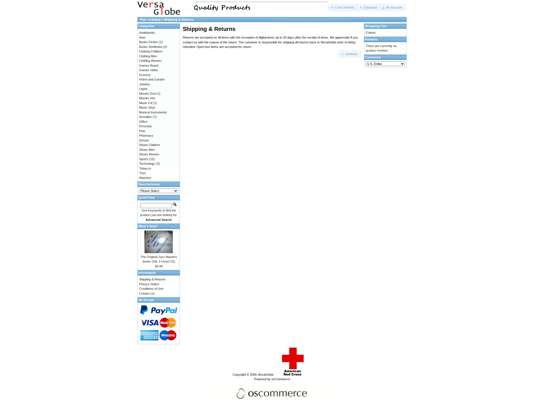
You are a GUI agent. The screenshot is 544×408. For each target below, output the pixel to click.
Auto (142, 37)
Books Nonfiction (150, 46)
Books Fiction (148, 42)
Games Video (148, 70)
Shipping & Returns (179, 19)
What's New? (148, 226)
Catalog (155, 19)
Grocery (145, 75)
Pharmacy (146, 135)
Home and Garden (152, 79)
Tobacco (145, 168)
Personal (145, 126)
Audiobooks (147, 32)
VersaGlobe (266, 374)
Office (143, 121)
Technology (147, 163)
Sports (143, 159)
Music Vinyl (147, 107)
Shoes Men (147, 149)
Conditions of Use (151, 288)
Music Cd (145, 103)
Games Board (148, 65)
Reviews (371, 39)
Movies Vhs (147, 98)
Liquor (143, 88)
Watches (145, 177)
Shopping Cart (376, 26)
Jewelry (144, 84)
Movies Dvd (147, 93)
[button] (343, 7)
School (143, 140)
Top (143, 19)
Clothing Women (150, 60)
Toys (142, 173)
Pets (142, 131)
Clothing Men (148, 56)
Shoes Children (149, 145)
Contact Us (147, 293)
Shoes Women (149, 154)
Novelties (145, 117)
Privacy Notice (149, 284)
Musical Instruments (153, 112)
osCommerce (280, 379)
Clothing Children (150, 51)
